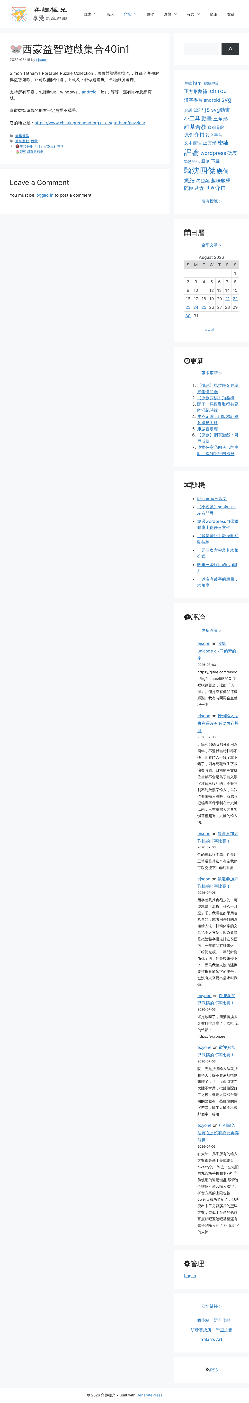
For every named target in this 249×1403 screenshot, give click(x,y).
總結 (189, 180)
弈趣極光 (50, 9)
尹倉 (199, 188)
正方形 (210, 143)
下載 (215, 161)
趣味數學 (221, 180)
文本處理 (193, 142)
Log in (190, 1275)
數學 (150, 14)
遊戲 (188, 83)
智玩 (110, 14)
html (198, 83)
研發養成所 (201, 1330)
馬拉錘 (203, 181)
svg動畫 (220, 110)
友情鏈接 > (211, 1306)
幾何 (222, 171)
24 (195, 307)
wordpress (213, 153)
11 (204, 290)
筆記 (198, 110)
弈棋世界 (22, 136)
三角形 (220, 119)
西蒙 (34, 141)
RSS (214, 1370)
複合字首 (214, 135)
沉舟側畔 (222, 1320)
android (89, 92)
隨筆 (213, 14)
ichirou (217, 90)
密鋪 (223, 142)
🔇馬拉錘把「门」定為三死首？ (39, 146)
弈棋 (127, 14)
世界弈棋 (215, 188)
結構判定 (212, 83)
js (207, 109)
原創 (205, 161)
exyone (204, 995)
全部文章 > (211, 244)
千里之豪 (224, 1330)
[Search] (230, 49)
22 (235, 298)
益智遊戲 (22, 141)
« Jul (209, 329)
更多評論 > (211, 630)
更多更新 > (211, 373)
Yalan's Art (211, 1339)
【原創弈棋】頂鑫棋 (215, 397)
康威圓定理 (207, 428)
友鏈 (230, 14)
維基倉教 (195, 126)
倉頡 (167, 14)
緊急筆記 (192, 161)
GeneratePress (149, 1395)
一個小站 (201, 1320)
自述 (87, 14)
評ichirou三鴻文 (212, 498)
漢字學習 (193, 100)
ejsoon (203, 643)
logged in (44, 195)
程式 (190, 14)
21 (227, 298)
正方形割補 (195, 91)
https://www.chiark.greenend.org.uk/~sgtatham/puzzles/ (90, 122)
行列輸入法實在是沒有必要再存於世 (218, 723)
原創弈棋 (194, 135)
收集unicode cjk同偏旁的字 (216, 651)
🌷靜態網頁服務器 (29, 152)
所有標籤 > (211, 201)
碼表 (232, 153)
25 (203, 307)
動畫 (206, 118)
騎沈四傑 (199, 170)
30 (188, 315)
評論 (191, 152)
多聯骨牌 (216, 127)
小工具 (192, 118)
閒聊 (188, 188)
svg (226, 99)
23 (188, 307)
